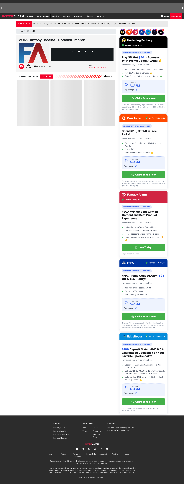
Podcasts (97, 431)
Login (167, 16)
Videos (95, 428)
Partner (63, 454)
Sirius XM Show (97, 436)
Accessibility (103, 454)
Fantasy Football (60, 428)
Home (20, 31)
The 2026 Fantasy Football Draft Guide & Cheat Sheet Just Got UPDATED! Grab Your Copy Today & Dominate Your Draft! (84, 24)
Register (115, 454)
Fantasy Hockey (60, 438)
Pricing (85, 428)
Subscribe (176, 16)
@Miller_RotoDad (43, 66)
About (50, 454)
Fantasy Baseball (60, 431)
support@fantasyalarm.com (119, 430)
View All (108, 76)
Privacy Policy (91, 454)
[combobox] (46, 76)
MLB (27, 31)
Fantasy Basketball (61, 435)
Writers (85, 431)
